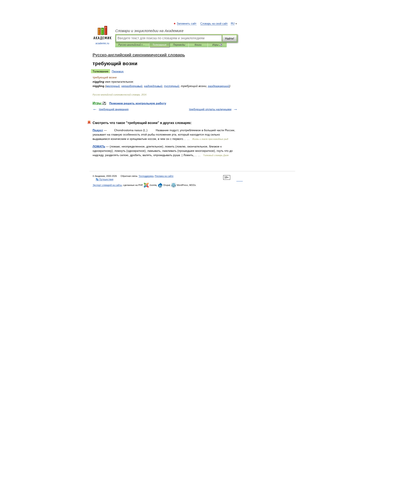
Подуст (98, 130)
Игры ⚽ (217, 44)
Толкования (159, 44)
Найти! (229, 38)
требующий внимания (114, 109)
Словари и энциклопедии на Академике (149, 31)
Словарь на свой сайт (214, 23)
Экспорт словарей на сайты (107, 185)
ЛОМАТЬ (99, 146)
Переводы (179, 44)
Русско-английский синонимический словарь (132, 44)
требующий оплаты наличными (210, 109)
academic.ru (102, 43)
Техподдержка (146, 176)
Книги (198, 44)
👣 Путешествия (104, 179)
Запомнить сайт (186, 23)
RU (233, 23)
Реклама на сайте (164, 176)
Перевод (117, 71)
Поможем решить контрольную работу (137, 103)
